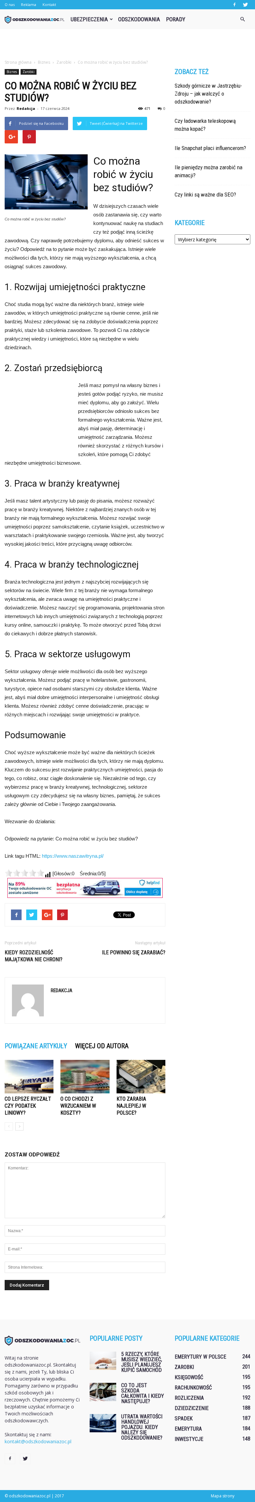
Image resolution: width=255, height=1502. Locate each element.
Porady (175, 19)
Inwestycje (189, 1439)
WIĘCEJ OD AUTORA (101, 1046)
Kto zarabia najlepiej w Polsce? (131, 1106)
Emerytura (188, 1429)
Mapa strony (222, 1496)
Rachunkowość (193, 1387)
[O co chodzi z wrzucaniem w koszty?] (84, 1076)
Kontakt (49, 4)
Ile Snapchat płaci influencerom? (210, 148)
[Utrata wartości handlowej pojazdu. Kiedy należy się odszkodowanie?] (103, 1423)
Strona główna (18, 62)
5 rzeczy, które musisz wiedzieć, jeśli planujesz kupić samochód (141, 1362)
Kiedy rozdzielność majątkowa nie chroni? (33, 956)
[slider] (24, 873)
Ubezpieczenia (89, 19)
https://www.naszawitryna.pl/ (73, 856)
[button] (242, 19)
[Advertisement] (127, 44)
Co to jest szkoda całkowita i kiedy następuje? (142, 1393)
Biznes (12, 71)
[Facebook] (234, 4)
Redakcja (26, 108)
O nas (10, 4)
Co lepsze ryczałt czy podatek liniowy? (28, 1106)
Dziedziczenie (192, 1408)
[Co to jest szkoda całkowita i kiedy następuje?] (103, 1392)
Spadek (184, 1418)
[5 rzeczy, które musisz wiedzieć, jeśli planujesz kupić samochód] (103, 1361)
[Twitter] (245, 4)
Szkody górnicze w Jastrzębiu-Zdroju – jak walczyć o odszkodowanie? (208, 93)
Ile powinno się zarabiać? (133, 952)
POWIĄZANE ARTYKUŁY (36, 1046)
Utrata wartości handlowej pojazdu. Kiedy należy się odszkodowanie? (141, 1427)
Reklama (28, 4)
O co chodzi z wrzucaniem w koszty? (78, 1106)
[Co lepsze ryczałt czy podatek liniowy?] (29, 1076)
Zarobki (29, 71)
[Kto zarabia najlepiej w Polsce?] (141, 1076)
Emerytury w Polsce (200, 1357)
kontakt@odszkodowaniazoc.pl (38, 1441)
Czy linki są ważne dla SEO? (205, 194)
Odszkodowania (139, 19)
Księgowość (189, 1377)
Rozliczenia (189, 1398)
